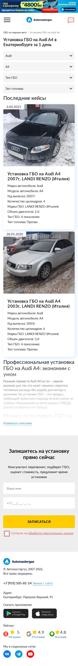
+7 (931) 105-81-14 (17, 583)
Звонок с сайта (42, 583)
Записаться (39, 522)
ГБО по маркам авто (15, 32)
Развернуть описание (17, 423)
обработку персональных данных (50, 533)
